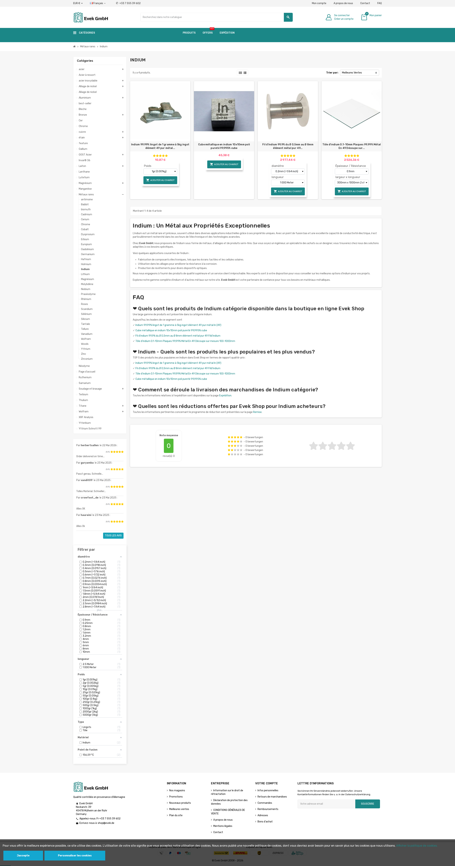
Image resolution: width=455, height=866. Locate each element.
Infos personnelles (268, 790)
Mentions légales (222, 826)
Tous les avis (113, 535)
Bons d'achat (265, 821)
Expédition (225, 395)
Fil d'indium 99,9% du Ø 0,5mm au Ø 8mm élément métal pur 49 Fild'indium (177, 335)
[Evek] (90, 17)
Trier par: (332, 72)
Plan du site (176, 815)
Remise (257, 412)
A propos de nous (343, 3)
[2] (114, 452)
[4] (119, 452)
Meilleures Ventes (352, 72)
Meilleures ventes (179, 809)
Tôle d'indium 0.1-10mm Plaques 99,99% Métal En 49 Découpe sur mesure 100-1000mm (185, 341)
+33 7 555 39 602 (128, 3)
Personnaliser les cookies (75, 855)
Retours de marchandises (272, 796)
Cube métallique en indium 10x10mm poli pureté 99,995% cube (224, 146)
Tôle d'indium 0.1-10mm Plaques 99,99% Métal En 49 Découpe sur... (351, 146)
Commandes (265, 802)
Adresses (263, 815)
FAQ (379, 3)
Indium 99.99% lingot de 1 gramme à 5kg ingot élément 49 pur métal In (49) (178, 325)
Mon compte (319, 3)
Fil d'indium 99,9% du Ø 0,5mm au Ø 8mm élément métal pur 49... (287, 146)
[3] (117, 452)
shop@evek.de (106, 823)
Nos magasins (177, 790)
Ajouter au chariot (160, 180)
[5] (122, 452)
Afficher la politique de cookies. (417, 845)
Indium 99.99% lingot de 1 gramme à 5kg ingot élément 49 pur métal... (160, 146)
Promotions (176, 796)
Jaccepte (23, 855)
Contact (365, 3)
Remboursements (268, 809)
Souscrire (367, 803)
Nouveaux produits (180, 802)
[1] (111, 452)
